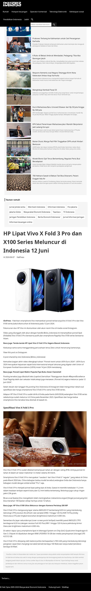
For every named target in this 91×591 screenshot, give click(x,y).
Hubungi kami (54, 587)
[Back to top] (88, 588)
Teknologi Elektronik (58, 11)
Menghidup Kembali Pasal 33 (45, 90)
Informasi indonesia (56, 207)
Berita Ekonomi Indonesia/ (49, 217)
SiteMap (65, 587)
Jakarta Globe (15, 212)
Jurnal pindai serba (17, 207)
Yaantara (56, 212)
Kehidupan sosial (76, 11)
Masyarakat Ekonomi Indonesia (37, 212)
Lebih (26, 19)
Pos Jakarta (72, 207)
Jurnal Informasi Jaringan (73, 217)
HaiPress (20, 257)
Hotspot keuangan (19, 11)
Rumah (6, 11)
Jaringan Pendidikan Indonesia (22, 217)
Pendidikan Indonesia (12, 19)
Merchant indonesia (36, 207)
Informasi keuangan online (20, 222)
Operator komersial (38, 11)
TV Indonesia (68, 212)
